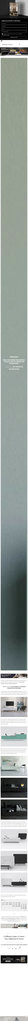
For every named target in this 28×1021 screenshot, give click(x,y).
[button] (27, 17)
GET (1, 21)
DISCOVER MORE (14, 5)
